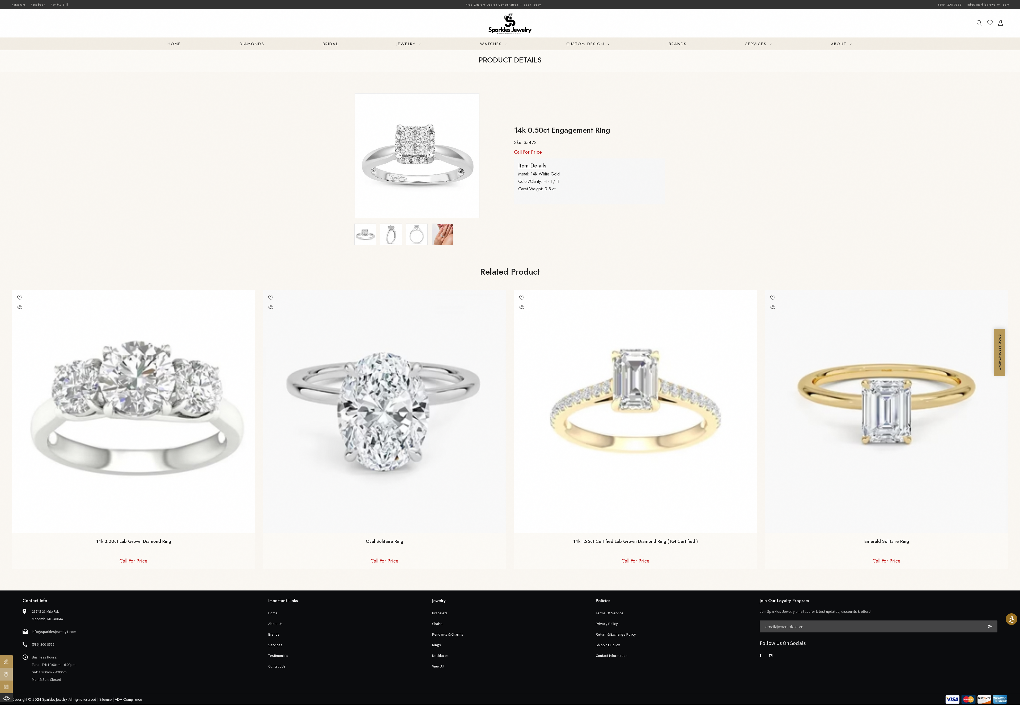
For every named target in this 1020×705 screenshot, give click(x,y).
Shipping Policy (608, 645)
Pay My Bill (59, 4)
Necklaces (440, 655)
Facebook (38, 4)
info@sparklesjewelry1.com (988, 4)
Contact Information (611, 655)
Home (174, 44)
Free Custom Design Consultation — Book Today (503, 4)
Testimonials (278, 655)
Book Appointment (1000, 353)
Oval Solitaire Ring (384, 541)
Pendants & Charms (447, 634)
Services (756, 44)
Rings (436, 645)
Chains (437, 623)
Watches (492, 44)
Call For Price (528, 152)
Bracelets (440, 613)
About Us (275, 623)
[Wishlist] (990, 24)
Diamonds (252, 44)
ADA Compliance (128, 699)
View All (438, 666)
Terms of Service (609, 613)
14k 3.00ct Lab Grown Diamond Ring (133, 541)
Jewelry (407, 44)
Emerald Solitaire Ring (886, 541)
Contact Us (277, 666)
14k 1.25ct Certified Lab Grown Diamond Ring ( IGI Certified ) (635, 541)
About (839, 44)
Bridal (330, 44)
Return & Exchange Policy (616, 634)
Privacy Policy (607, 623)
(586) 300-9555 (950, 4)
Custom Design (586, 44)
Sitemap (105, 699)
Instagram (18, 4)
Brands (678, 44)
